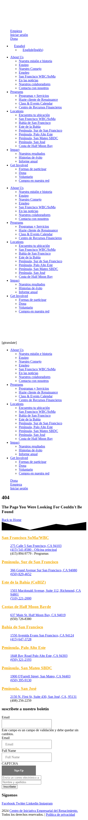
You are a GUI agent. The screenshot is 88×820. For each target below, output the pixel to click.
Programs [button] (16, 92)
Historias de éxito (30, 157)
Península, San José (32, 142)
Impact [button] (14, 150)
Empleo (24, 72)
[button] (17, 46)
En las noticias (28, 80)
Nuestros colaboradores (34, 84)
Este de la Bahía (30, 126)
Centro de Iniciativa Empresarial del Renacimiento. (43, 810)
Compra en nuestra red (34, 180)
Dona (22, 173)
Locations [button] (16, 111)
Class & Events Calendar (36, 103)
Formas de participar (32, 169)
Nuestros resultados (32, 153)
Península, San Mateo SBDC (38, 138)
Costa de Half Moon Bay (36, 146)
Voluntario (26, 177)
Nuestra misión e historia (35, 61)
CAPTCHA (10, 763)
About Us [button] (16, 57)
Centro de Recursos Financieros (40, 107)
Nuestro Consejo (30, 69)
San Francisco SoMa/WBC (25, 537)
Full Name (9, 750)
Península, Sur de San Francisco (40, 130)
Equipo (24, 65)
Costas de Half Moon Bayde (26, 606)
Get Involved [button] (19, 165)
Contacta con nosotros (34, 88)
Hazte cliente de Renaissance (38, 99)
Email (6, 717)
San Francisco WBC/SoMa (37, 76)
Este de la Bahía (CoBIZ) (24, 582)
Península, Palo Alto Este (36, 134)
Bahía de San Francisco (35, 123)
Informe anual (28, 161)
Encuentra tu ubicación (34, 115)
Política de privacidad (60, 814)
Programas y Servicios (34, 96)
